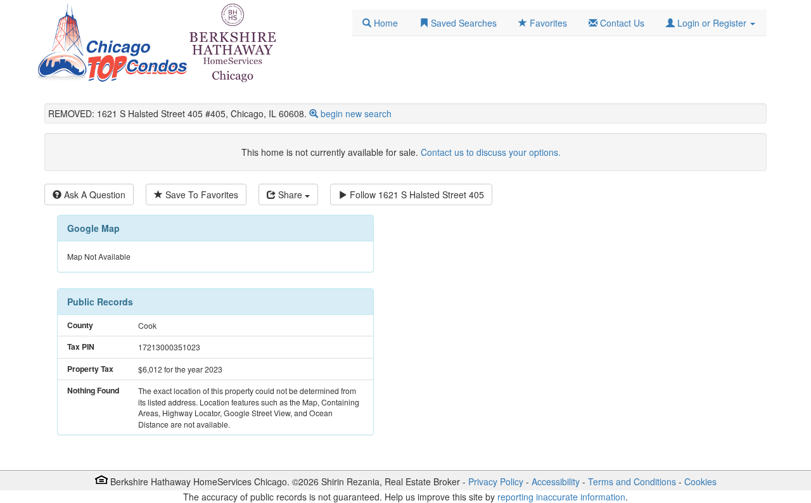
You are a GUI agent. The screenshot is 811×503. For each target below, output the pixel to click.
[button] (710, 23)
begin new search (356, 113)
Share (290, 194)
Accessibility (556, 481)
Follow (415, 194)
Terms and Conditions (632, 481)
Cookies (700, 481)
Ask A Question (93, 194)
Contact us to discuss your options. (491, 152)
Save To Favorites (200, 194)
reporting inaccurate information (561, 496)
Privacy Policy (495, 481)
